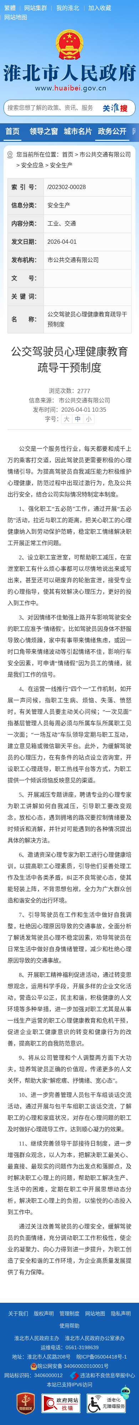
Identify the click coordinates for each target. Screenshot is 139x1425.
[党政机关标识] (25, 1403)
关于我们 (18, 1313)
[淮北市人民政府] (69, 77)
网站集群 (35, 8)
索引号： (25, 187)
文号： (25, 278)
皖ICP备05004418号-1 (101, 1357)
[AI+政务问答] (125, 1392)
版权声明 (44, 1313)
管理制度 (69, 1313)
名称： (25, 319)
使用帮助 (69, 1325)
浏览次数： (69, 391)
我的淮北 (67, 8)
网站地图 (15, 17)
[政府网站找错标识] (61, 1403)
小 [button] (89, 419)
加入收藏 (99, 8)
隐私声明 (121, 1313)
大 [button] (67, 419)
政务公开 (112, 131)
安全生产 (61, 165)
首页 (12, 131)
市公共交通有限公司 (105, 155)
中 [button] (78, 419)
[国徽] (69, 44)
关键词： (25, 296)
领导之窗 (44, 131)
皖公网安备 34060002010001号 (73, 1366)
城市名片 (78, 131)
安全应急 (32, 165)
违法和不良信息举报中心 (107, 1375)
